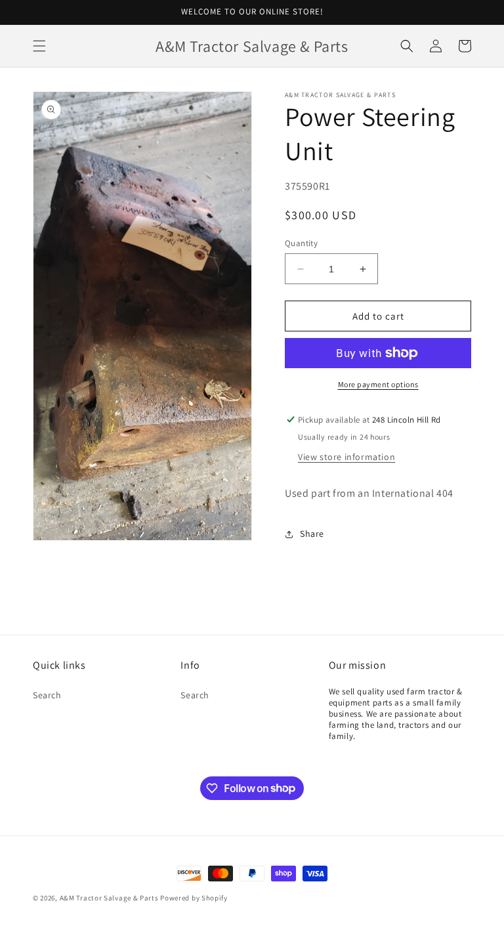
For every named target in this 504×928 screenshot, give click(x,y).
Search (47, 695)
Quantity (301, 243)
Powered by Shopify (194, 897)
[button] (39, 46)
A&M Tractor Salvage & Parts (109, 897)
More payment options (378, 384)
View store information (346, 457)
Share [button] (312, 533)
